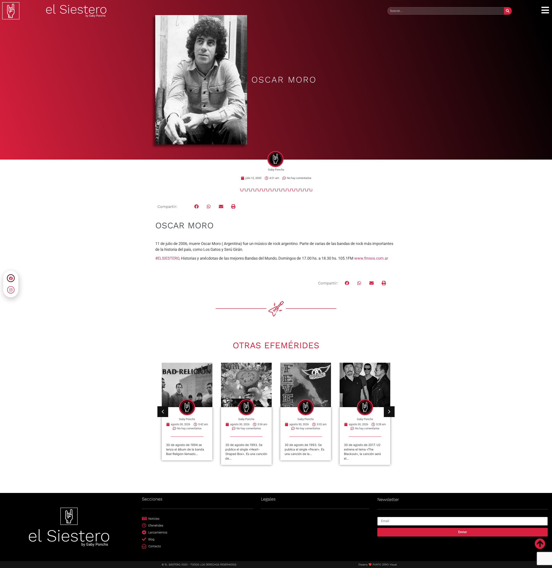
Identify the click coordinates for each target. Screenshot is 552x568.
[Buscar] (507, 10)
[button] (196, 207)
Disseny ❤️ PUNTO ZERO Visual (377, 564)
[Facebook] (10, 278)
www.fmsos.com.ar (371, 258)
